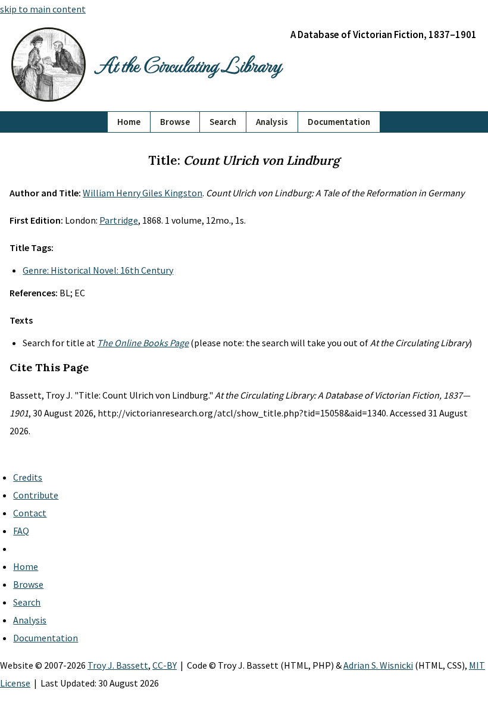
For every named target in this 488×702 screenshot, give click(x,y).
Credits (27, 477)
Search (222, 121)
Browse (175, 121)
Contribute (35, 495)
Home (128, 121)
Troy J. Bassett (117, 665)
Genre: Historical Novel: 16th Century (98, 270)
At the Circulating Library (188, 64)
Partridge (118, 220)
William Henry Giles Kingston (142, 193)
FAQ (21, 531)
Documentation (339, 121)
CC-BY (164, 665)
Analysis (272, 121)
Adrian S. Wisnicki (378, 665)
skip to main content (43, 9)
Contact (29, 513)
